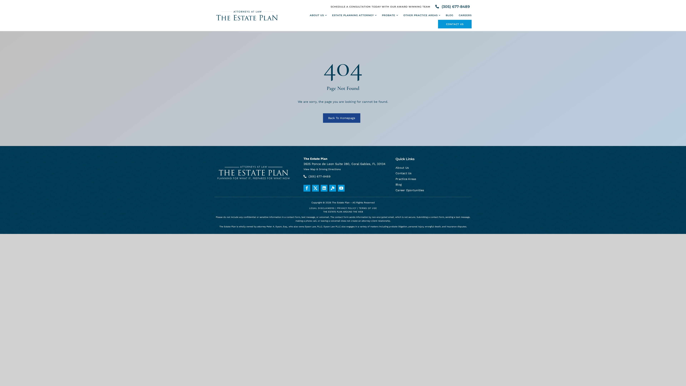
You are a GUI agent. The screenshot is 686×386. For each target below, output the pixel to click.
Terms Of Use (368, 208)
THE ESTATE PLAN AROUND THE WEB (343, 212)
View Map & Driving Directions (322, 169)
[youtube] (341, 188)
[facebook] (307, 188)
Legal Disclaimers (322, 208)
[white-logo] (253, 165)
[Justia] (332, 188)
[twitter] (315, 188)
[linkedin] (324, 188)
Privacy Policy (346, 208)
